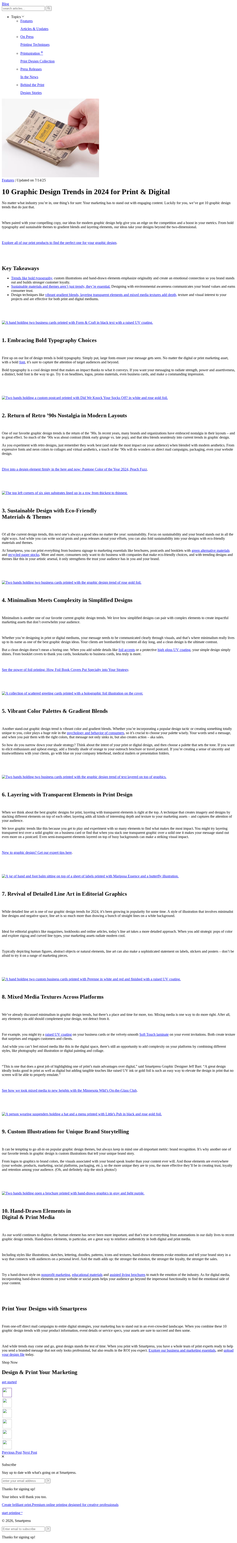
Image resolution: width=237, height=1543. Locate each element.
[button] (49, 8)
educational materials (87, 1275)
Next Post (30, 1452)
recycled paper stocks (23, 555)
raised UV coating (58, 1034)
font (22, 362)
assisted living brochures (127, 1275)
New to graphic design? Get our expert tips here (37, 852)
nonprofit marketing (55, 1275)
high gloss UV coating (174, 650)
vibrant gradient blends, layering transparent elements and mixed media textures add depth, (111, 295)
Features (8, 180)
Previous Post (12, 1452)
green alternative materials (211, 550)
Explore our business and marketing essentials (182, 1350)
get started (9, 1382)
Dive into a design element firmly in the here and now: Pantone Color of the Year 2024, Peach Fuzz (74, 469)
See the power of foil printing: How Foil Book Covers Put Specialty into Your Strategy (65, 670)
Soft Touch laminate (154, 1034)
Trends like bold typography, (32, 278)
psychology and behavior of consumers (95, 733)
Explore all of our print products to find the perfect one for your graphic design (59, 243)
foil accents (126, 650)
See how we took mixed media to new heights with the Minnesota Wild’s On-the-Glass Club (69, 1090)
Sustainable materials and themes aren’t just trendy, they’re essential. (60, 286)
